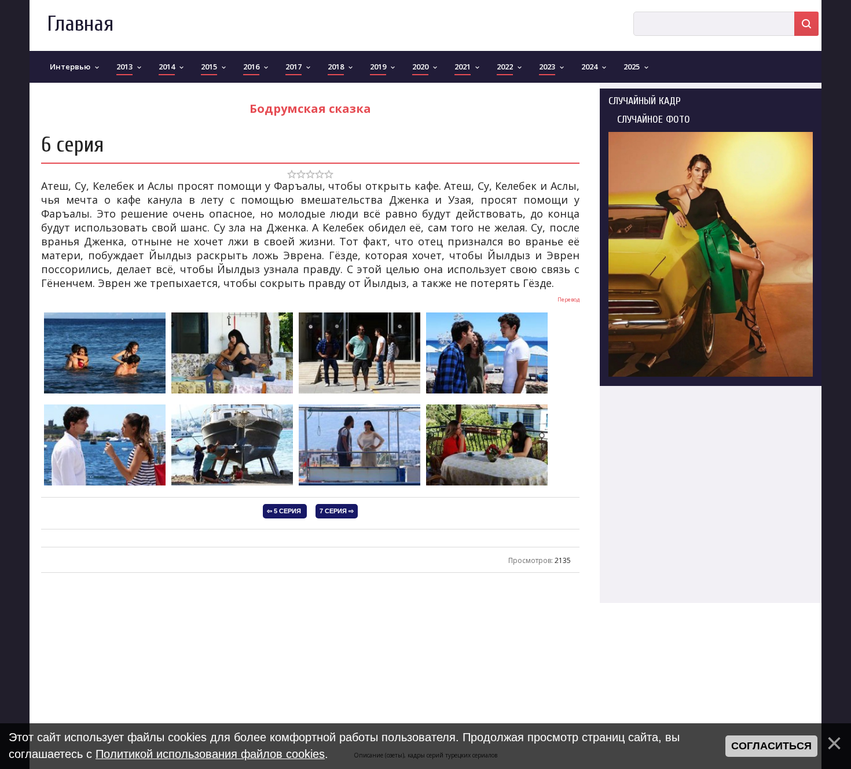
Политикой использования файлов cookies (210, 754)
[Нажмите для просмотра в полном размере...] (104, 392)
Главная (80, 24)
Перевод (568, 299)
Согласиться (771, 746)
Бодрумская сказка (310, 108)
